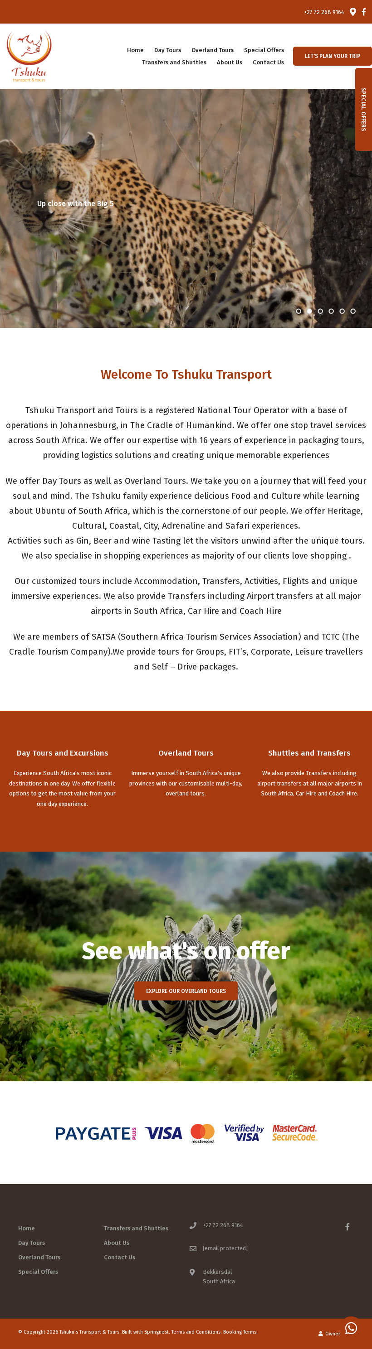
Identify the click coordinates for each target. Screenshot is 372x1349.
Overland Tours (212, 50)
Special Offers (264, 50)
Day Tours (167, 50)
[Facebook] (363, 11)
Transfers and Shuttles (174, 62)
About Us (229, 62)
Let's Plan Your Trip (332, 56)
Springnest (156, 1332)
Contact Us (268, 62)
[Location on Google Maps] (352, 11)
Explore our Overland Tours (186, 991)
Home (135, 50)
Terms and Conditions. (196, 1332)
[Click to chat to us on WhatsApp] (351, 1328)
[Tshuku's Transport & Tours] (29, 55)
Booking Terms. (240, 1332)
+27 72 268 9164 (324, 12)
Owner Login (339, 1334)
